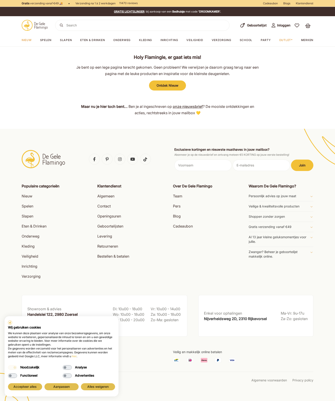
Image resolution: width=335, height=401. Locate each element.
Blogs (286, 3)
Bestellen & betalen (113, 256)
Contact (104, 206)
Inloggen (283, 25)
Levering (104, 236)
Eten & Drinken (34, 226)
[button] (297, 25)
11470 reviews (128, 3)
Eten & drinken (92, 40)
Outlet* (286, 40)
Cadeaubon (270, 3)
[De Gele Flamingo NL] (35, 25)
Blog (177, 216)
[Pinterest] (107, 159)
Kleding (145, 40)
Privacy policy (302, 380)
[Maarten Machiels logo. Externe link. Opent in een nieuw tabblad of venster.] (10, 323)
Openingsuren (109, 216)
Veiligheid (194, 40)
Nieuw (27, 40)
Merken (307, 40)
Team (177, 196)
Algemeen (105, 196)
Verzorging (221, 40)
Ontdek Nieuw (167, 85)
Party (266, 40)
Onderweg (122, 40)
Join (302, 165)
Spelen (46, 40)
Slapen (66, 40)
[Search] (61, 25)
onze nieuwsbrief (188, 106)
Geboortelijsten (110, 226)
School (246, 40)
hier (74, 356)
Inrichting (169, 40)
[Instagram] (119, 159)
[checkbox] (12, 367)
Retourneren (107, 246)
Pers (176, 206)
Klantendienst (304, 3)
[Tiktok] (145, 159)
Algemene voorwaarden (269, 380)
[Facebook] (94, 159)
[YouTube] (132, 159)
